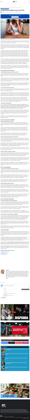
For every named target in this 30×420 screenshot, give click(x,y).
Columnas (4, 7)
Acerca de (25, 417)
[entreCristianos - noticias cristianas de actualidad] (15, 2)
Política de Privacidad (11, 293)
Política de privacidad (18, 417)
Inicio (1, 7)
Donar (22, 417)
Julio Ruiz (7, 270)
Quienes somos (7, 417)
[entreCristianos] (4, 408)
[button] (15, 312)
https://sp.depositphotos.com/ (10, 39)
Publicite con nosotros (12, 417)
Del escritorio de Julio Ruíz (8, 7)
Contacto (28, 417)
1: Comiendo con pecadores (5, 251)
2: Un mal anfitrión (3, 252)
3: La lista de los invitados (4, 253)
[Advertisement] (15, 5)
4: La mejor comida (3, 254)
